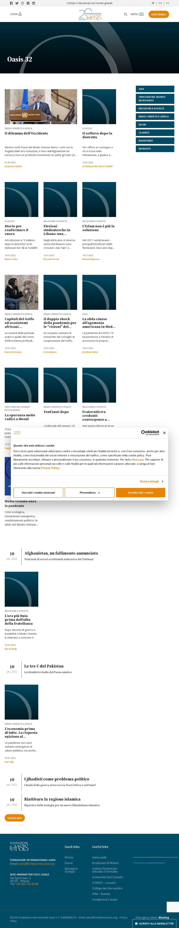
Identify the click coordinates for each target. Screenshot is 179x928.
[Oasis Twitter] (18, 3)
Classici (87, 128)
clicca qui (137, 459)
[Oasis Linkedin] (34, 3)
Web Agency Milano (147, 917)
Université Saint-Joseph (107, 877)
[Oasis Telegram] (29, 3)
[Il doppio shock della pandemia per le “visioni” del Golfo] (60, 292)
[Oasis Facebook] (12, 3)
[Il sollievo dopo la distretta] (99, 106)
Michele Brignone (90, 259)
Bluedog (164, 917)
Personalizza (87, 492)
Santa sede (99, 857)
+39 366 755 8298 (26, 884)
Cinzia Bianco (50, 352)
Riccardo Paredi (51, 259)
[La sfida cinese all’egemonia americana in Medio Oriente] (99, 292)
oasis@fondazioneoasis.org (36, 864)
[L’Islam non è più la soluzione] (99, 199)
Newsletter (156, 923)
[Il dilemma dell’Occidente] (41, 106)
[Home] (90, 13)
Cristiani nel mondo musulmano (17, 408)
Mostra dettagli (149, 481)
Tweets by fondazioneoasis (149, 863)
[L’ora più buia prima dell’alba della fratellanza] (21, 589)
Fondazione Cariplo (104, 899)
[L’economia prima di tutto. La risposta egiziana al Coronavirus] (21, 702)
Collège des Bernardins (107, 888)
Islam (142, 124)
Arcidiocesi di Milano (105, 863)
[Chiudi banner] (164, 433)
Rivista (69, 857)
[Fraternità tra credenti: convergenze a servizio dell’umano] (99, 385)
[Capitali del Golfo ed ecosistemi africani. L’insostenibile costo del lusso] (21, 292)
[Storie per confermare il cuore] (21, 199)
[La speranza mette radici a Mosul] (21, 385)
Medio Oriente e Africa (18, 128)
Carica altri (15, 818)
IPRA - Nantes (101, 894)
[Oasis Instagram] (24, 3)
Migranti (145, 148)
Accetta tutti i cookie (140, 492)
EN (160, 3)
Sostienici (158, 14)
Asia (85, 314)
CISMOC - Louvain (104, 883)
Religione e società (55, 221)
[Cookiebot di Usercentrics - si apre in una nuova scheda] (143, 433)
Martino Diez (11, 259)
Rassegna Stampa (71, 870)
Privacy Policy (50, 467)
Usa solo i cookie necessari (38, 492)
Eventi (69, 863)
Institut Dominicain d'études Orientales (105, 870)
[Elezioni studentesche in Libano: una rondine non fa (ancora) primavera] (60, 199)
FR (167, 3)
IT (153, 3)
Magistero (146, 140)
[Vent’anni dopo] (60, 385)
